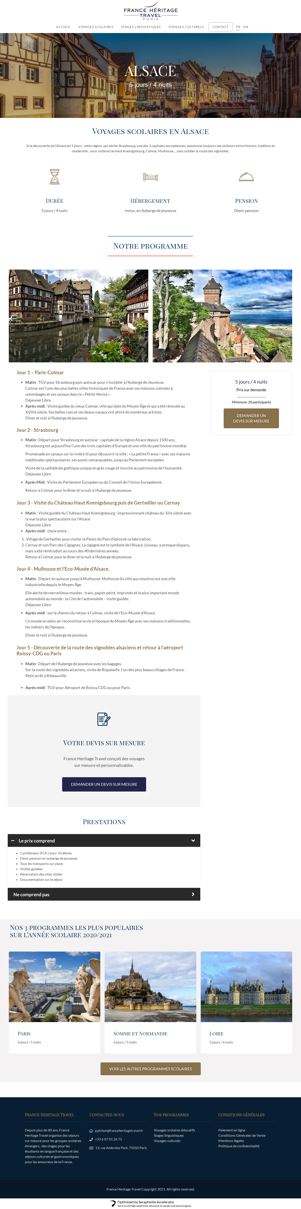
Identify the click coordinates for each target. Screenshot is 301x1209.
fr (238, 27)
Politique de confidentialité (238, 1146)
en (245, 27)
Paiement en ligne (231, 1130)
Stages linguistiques (169, 1135)
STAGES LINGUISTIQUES (141, 27)
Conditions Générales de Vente (242, 1135)
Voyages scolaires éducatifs (174, 1130)
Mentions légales (231, 1140)
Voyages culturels (167, 1140)
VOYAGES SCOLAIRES (95, 27)
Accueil (63, 27)
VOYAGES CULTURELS (186, 27)
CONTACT (221, 27)
